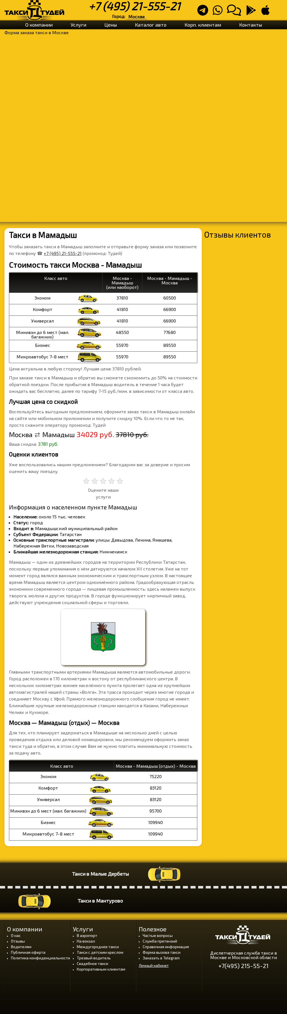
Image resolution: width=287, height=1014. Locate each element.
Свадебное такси (92, 963)
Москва (136, 16)
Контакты (250, 25)
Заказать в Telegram (161, 957)
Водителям (21, 946)
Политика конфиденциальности (40, 957)
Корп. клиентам (202, 25)
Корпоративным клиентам (101, 969)
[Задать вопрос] (235, 12)
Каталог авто (150, 25)
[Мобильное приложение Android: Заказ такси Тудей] (253, 12)
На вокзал (86, 941)
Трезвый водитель (94, 957)
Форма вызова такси (161, 952)
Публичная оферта (28, 952)
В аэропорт (87, 935)
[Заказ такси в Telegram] (204, 12)
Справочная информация (166, 946)
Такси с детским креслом (100, 952)
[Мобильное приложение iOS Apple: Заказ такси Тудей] (267, 12)
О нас (16, 935)
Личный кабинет (154, 965)
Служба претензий (160, 941)
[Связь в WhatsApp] (219, 12)
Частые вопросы (158, 935)
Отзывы (18, 941)
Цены (110, 25)
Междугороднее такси (98, 946)
